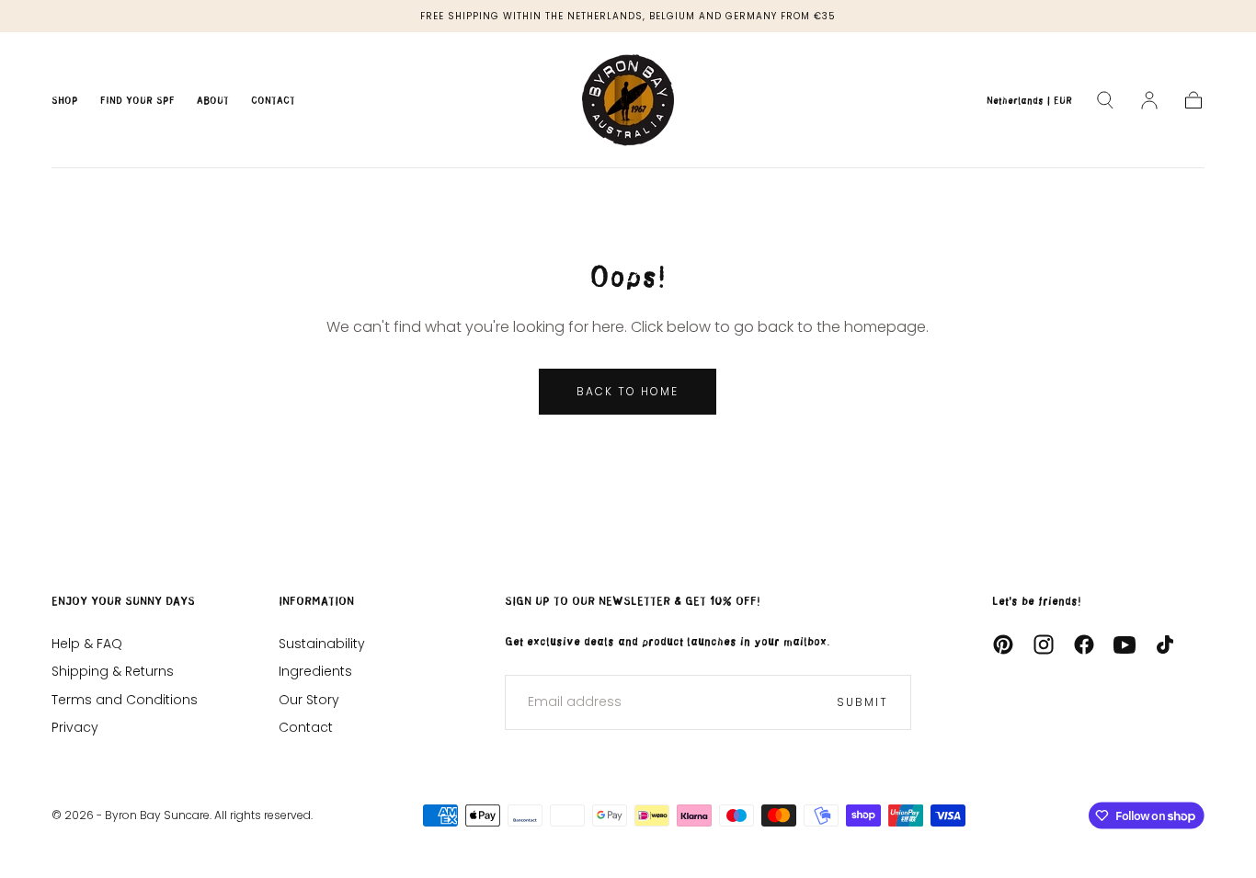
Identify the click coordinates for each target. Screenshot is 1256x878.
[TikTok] (1165, 644)
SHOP (64, 101)
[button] (1029, 104)
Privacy (74, 727)
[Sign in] (1149, 100)
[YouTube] (1124, 644)
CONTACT (273, 101)
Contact (306, 727)
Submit (862, 702)
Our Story (309, 699)
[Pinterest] (1003, 644)
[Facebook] (1084, 644)
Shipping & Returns (112, 671)
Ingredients (315, 671)
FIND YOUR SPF (137, 101)
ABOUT (213, 101)
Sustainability (322, 643)
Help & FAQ (86, 643)
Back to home (628, 391)
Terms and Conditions (124, 699)
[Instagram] (1043, 644)
